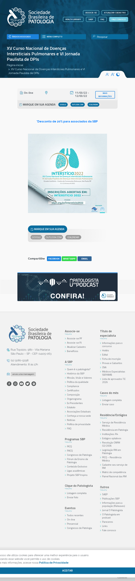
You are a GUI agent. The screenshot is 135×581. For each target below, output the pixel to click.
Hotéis (105, 350)
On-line (71, 519)
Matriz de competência (114, 472)
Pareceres (107, 522)
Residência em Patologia (115, 430)
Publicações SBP (111, 498)
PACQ (70, 450)
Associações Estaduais (79, 411)
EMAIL (84, 258)
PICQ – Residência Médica (111, 458)
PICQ (69, 446)
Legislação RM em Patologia (111, 451)
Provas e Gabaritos (112, 363)
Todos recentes (75, 515)
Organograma (74, 399)
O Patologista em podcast (111, 515)
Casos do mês (109, 393)
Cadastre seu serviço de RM (114, 466)
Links (105, 526)
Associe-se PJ (74, 342)
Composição (73, 394)
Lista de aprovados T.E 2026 (114, 380)
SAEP (90, 19)
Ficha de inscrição (111, 359)
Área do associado (21, 36)
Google (63, 104)
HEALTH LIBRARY (73, 19)
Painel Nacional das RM (114, 476)
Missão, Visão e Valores (79, 377)
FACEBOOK (54, 258)
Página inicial (15, 65)
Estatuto (71, 407)
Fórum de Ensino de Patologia (77, 460)
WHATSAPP (69, 258)
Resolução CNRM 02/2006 (111, 444)
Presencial (72, 524)
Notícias (71, 420)
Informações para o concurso (112, 344)
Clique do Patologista (79, 485)
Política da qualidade (77, 382)
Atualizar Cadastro (76, 347)
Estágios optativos (111, 438)
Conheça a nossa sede (79, 416)
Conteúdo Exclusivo (77, 466)
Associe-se (91, 12)
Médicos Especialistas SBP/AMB (113, 373)
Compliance (73, 386)
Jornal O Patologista (112, 510)
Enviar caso (108, 404)
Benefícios (72, 351)
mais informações (105, 95)
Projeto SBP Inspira (77, 475)
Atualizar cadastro (115, 12)
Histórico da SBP (75, 373)
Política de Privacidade (54, 562)
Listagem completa (76, 493)
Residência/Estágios (113, 415)
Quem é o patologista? (79, 369)
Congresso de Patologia (79, 455)
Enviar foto (72, 497)
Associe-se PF (74, 338)
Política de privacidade (79, 424)
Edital (105, 354)
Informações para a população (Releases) (113, 504)
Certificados (73, 390)
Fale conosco (119, 19)
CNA (104, 367)
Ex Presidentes (75, 403)
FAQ (102, 19)
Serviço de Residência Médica (114, 424)
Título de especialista (108, 333)
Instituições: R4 (110, 434)
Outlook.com (77, 104)
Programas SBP (75, 439)
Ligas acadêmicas (76, 470)
